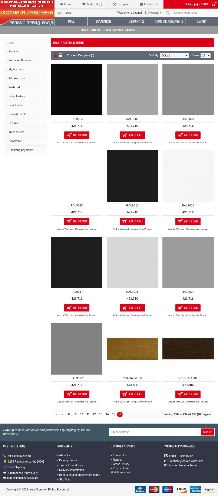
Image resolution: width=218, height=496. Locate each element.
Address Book (17, 78)
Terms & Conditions (71, 465)
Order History (17, 96)
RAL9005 (76, 119)
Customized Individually (23, 472)
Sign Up (207, 432)
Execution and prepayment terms (79, 474)
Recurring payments (21, 149)
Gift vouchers (122, 472)
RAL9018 (132, 291)
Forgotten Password (21, 60)
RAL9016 (188, 205)
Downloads (15, 105)
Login (12, 42)
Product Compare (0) (80, 55)
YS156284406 (132, 378)
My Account (16, 69)
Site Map (64, 479)
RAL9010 (76, 205)
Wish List (14, 87)
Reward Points (17, 114)
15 (113, 414)
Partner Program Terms (183, 465)
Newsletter (15, 141)
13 (100, 414)
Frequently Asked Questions (186, 461)
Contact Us (120, 455)
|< (56, 414)
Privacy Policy (68, 460)
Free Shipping (16, 467)
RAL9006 (132, 119)
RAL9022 (188, 291)
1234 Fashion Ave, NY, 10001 (26, 461)
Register (14, 51)
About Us (65, 455)
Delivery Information (71, 469)
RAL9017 (76, 291)
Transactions (16, 132)
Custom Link (120, 468)
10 (81, 414)
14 (107, 414)
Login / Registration (181, 455)
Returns (13, 123)
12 (94, 414)
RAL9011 (132, 205)
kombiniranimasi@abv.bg (22, 477)
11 (88, 414)
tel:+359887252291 (19, 455)
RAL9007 (188, 119)
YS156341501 (188, 378)
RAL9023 (76, 378)
